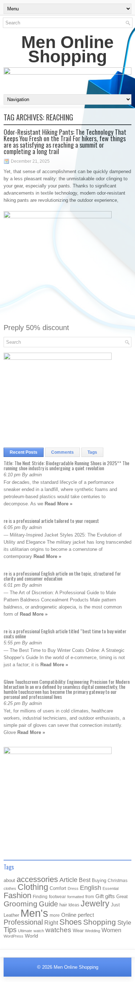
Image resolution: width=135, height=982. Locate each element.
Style (124, 922)
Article (68, 879)
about (9, 880)
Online (68, 915)
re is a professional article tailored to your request (51, 520)
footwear (57, 896)
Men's (34, 913)
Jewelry (95, 903)
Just (115, 904)
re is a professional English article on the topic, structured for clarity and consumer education (62, 575)
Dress (73, 888)
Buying (99, 880)
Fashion (17, 895)
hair (63, 904)
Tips (10, 930)
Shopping (99, 922)
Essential (110, 888)
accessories (37, 879)
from (89, 896)
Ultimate (25, 931)
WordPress (13, 936)
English (90, 887)
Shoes (70, 921)
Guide (48, 904)
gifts (110, 896)
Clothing (33, 887)
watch (38, 931)
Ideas (73, 904)
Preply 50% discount (36, 328)
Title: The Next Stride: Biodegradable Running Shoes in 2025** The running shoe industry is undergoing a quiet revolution (66, 465)
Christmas (117, 880)
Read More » (58, 503)
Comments (62, 452)
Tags (92, 452)
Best (84, 880)
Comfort (58, 888)
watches (58, 930)
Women (111, 930)
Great (122, 896)
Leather (11, 915)
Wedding (92, 931)
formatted (75, 897)
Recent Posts (23, 452)
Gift (99, 896)
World (31, 936)
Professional (23, 922)
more (55, 915)
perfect (86, 915)
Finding (40, 896)
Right (51, 923)
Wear (78, 930)
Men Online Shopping (67, 49)
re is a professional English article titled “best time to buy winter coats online (65, 633)
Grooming (20, 904)
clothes (10, 888)
